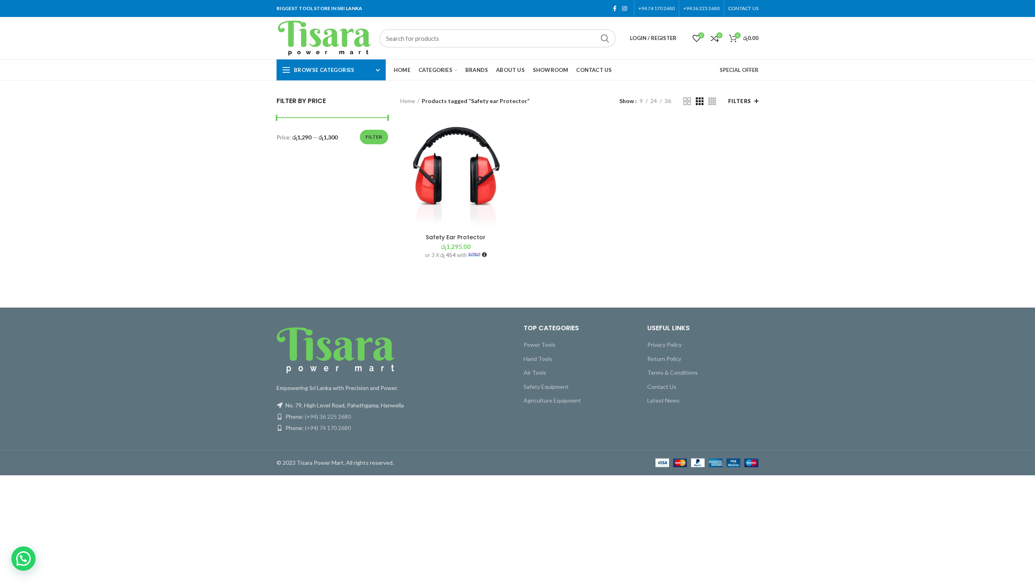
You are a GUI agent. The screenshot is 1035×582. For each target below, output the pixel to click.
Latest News (663, 400)
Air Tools (535, 372)
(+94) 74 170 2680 (328, 427)
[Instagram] (624, 8)
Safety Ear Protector (456, 237)
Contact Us (661, 386)
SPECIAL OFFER (739, 70)
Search (605, 38)
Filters (739, 101)
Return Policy (664, 358)
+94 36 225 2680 (701, 8)
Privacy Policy (664, 344)
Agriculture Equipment (552, 400)
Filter (373, 137)
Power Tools (540, 344)
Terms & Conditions (672, 372)
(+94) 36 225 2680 (328, 416)
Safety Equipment (546, 386)
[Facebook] (614, 8)
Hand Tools (538, 358)
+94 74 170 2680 (656, 8)
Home (407, 100)
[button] (23, 558)
